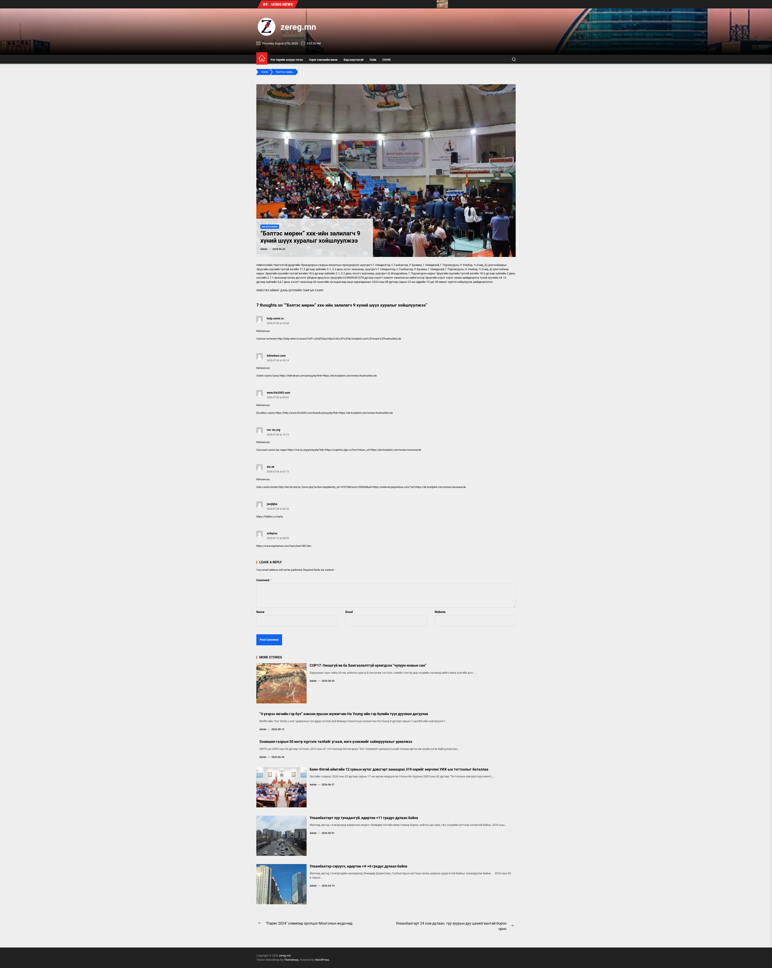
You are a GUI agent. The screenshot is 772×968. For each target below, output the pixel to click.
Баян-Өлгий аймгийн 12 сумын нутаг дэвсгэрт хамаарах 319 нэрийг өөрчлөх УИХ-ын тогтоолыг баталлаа (399, 769)
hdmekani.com (276, 355)
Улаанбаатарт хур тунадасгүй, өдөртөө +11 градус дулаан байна (364, 818)
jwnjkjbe (272, 504)
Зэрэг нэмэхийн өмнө (323, 59)
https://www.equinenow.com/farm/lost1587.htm (283, 545)
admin (263, 249)
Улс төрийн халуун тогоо (286, 59)
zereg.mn (298, 27)
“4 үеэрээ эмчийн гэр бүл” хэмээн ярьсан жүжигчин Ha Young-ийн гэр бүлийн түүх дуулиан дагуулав (343, 714)
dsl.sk (270, 466)
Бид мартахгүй (353, 59)
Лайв (373, 59)
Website (440, 612)
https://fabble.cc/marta (269, 516)
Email (349, 612)
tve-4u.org (273, 429)
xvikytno (272, 533)
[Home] (261, 58)
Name (260, 612)
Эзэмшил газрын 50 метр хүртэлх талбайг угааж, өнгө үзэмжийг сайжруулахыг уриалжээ (335, 741)
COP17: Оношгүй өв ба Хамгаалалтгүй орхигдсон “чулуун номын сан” (368, 665)
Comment (264, 580)
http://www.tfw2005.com (298, 412)
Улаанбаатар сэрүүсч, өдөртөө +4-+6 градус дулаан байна (358, 866)
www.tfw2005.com (278, 392)
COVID (386, 59)
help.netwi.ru (275, 318)
